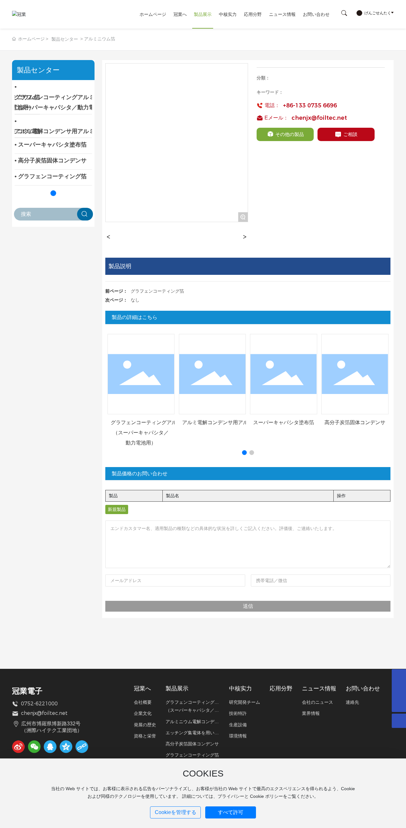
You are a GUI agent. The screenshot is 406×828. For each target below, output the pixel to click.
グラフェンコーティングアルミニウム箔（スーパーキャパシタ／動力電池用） (156, 432)
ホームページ (153, 14)
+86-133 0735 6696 (310, 105)
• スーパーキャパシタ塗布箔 (51, 144)
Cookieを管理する (175, 812)
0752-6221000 (39, 704)
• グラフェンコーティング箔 (51, 176)
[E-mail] (399, 676)
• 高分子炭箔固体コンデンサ (51, 160)
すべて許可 (230, 812)
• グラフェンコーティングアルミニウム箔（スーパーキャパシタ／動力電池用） (66, 97)
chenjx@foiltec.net (319, 117)
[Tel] (399, 690)
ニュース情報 (282, 14)
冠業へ (180, 14)
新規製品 (117, 509)
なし (135, 299)
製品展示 (203, 14)
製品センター (64, 39)
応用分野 (253, 14)
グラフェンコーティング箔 (157, 291)
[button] (53, 193)
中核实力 (228, 14)
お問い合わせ (316, 14)
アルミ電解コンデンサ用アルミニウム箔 (227, 422)
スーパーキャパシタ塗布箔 (283, 422)
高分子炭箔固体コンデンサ (354, 422)
